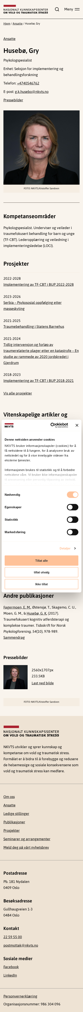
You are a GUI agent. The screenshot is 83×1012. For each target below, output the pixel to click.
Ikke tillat (41, 584)
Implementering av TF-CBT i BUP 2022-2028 (38, 284)
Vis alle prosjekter (17, 393)
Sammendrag (14, 637)
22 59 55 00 (12, 937)
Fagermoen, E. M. (17, 607)
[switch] (72, 507)
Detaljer (65, 548)
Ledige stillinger (16, 813)
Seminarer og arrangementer (26, 839)
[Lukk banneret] (77, 425)
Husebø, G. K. (37, 613)
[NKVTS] (25, 9)
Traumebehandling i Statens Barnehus (33, 326)
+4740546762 (28, 83)
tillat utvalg (41, 572)
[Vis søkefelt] (56, 9)
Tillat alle (41, 560)
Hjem (6, 23)
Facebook (11, 967)
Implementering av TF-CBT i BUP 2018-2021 (38, 380)
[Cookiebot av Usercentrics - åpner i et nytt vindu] (51, 425)
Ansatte (18, 23)
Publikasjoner (14, 822)
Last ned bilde (43, 683)
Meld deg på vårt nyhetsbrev (26, 847)
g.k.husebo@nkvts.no (32, 91)
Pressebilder (13, 100)
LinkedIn (10, 975)
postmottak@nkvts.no (20, 945)
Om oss (9, 797)
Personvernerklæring (20, 996)
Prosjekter (11, 830)
